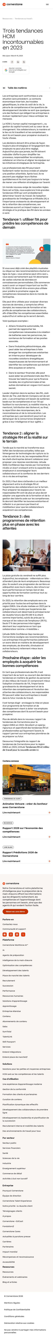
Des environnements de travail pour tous (22, 1131)
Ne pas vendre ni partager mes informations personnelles (25, 1331)
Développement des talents (16, 970)
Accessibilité (9, 1262)
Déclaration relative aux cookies (19, 1323)
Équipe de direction (12, 1196)
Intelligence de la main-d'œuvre (17, 960)
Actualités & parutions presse (16, 1236)
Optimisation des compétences (17, 965)
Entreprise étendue (12, 1011)
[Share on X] (24, 62)
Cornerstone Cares (11, 1231)
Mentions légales (12, 1303)
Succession (8, 986)
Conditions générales (14, 1316)
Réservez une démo (15, 911)
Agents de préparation (13, 955)
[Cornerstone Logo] (12, 4)
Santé (5, 1153)
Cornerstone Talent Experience (17, 1201)
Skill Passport (9, 1042)
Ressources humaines (13, 996)
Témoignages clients (12, 1211)
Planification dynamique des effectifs (20, 1104)
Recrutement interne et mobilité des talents (23, 1126)
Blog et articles (10, 1282)
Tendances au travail (23, 19)
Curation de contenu (12, 1099)
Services (7, 1047)
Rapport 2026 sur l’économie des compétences (20, 822)
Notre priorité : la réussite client (17, 1206)
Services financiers (11, 1148)
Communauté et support (14, 929)
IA (3, 950)
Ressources (7, 19)
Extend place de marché (14, 1057)
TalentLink (7, 1036)
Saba (5, 1026)
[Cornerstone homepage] (26, 883)
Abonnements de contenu (15, 1021)
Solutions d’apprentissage (15, 1001)
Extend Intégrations (12, 1052)
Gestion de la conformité (14, 1089)
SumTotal (7, 1031)
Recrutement (9, 980)
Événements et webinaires (15, 1277)
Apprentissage (9, 1006)
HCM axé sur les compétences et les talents (23, 1074)
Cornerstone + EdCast (13, 1221)
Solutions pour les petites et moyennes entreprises (26, 1069)
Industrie (7, 1163)
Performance (9, 991)
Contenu (7, 1016)
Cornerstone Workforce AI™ (15, 945)
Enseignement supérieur (14, 1168)
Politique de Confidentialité (17, 1309)
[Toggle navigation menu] (46, 4)
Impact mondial (10, 1252)
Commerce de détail (12, 1173)
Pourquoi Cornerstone (13, 1190)
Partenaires (8, 1246)
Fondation (7, 1226)
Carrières (7, 1241)
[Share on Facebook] (12, 62)
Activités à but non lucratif (15, 1178)
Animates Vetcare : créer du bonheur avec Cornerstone (25, 766)
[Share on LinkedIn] (18, 62)
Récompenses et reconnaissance (18, 1257)
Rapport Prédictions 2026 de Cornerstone (25, 845)
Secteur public (9, 1143)
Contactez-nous (10, 924)
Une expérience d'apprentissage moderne (22, 1084)
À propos (7, 1216)
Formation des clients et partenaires (20, 1094)
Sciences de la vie (11, 1158)
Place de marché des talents (16, 975)
